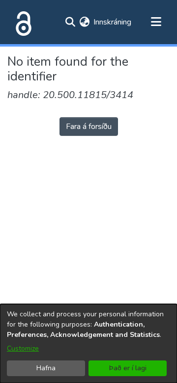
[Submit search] (70, 22)
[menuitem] (84, 22)
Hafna (46, 368)
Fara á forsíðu (89, 126)
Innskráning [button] (112, 22)
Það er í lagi (128, 368)
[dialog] (88, 343)
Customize (23, 348)
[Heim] (21, 22)
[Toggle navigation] (156, 22)
